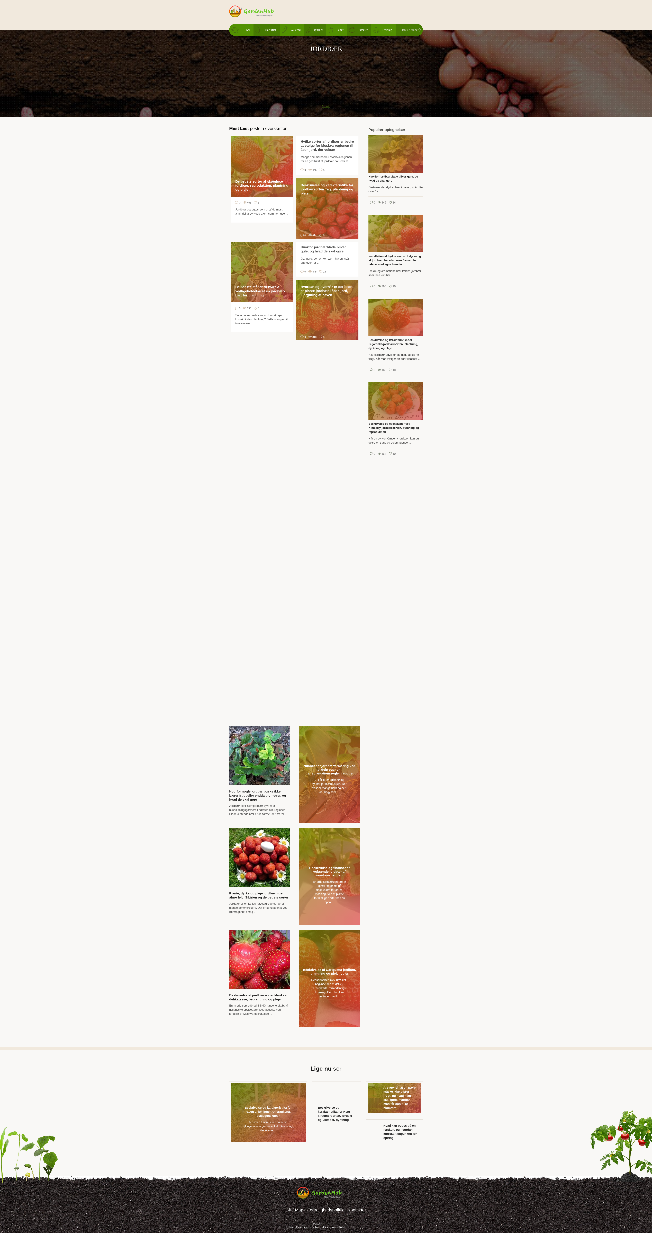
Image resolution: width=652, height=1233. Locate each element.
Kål (248, 29)
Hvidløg (387, 29)
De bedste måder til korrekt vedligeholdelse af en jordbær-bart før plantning (260, 291)
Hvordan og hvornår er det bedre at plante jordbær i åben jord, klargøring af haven (327, 291)
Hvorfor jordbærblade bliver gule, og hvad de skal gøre (323, 249)
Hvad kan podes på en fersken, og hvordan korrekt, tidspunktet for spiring (400, 1132)
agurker (318, 29)
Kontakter (357, 1210)
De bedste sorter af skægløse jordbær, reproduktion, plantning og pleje (261, 185)
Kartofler (270, 29)
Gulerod (296, 29)
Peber (340, 29)
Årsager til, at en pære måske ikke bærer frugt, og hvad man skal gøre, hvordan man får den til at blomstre (399, 1098)
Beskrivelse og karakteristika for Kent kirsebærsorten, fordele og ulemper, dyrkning (335, 1114)
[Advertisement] (326, 77)
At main (326, 106)
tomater (363, 29)
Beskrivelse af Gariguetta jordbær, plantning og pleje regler (329, 971)
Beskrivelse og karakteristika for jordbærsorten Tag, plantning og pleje (327, 189)
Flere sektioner (410, 29)
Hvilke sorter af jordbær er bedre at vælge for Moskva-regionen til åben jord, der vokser (327, 146)
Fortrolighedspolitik (325, 1210)
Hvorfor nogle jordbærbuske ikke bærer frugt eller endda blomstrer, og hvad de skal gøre (257, 795)
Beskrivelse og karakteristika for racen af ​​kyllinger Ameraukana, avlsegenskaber (268, 1111)
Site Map (294, 1210)
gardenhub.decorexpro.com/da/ (258, 11)
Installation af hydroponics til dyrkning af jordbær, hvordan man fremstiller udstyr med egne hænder (394, 260)
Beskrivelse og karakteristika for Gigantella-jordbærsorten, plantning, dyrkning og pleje (393, 344)
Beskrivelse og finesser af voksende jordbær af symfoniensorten (329, 871)
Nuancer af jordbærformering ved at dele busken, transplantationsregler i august (329, 769)
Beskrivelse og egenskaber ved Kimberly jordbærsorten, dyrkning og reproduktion (393, 428)
